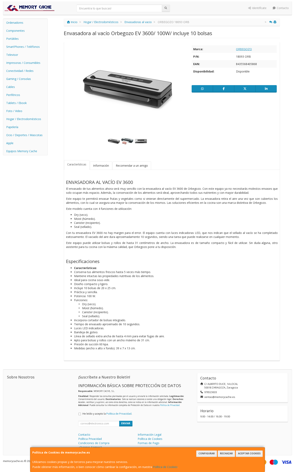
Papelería (12, 127)
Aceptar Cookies (249, 453)
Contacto (282, 8)
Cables (10, 87)
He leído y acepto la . (107, 413)
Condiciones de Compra (93, 443)
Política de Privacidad (170, 405)
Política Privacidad (90, 439)
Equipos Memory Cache (21, 151)
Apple (9, 143)
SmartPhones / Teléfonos (23, 47)
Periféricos (13, 95)
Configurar (206, 453)
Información (101, 165)
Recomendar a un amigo (132, 165)
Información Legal (149, 434)
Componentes (15, 31)
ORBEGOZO (244, 49)
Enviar (125, 423)
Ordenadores (14, 22)
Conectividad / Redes (20, 71)
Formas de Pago (148, 443)
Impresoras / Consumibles (23, 63)
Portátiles (12, 39)
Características (76, 164)
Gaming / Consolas (18, 79)
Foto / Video (14, 111)
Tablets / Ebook (16, 103)
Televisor (12, 55)
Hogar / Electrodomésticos (23, 119)
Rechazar (226, 453)
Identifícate (259, 8)
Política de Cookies (165, 467)
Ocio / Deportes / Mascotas (24, 135)
